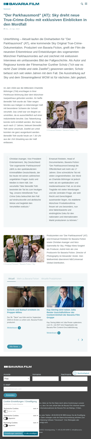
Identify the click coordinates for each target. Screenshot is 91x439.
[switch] (10, 411)
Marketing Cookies (11, 422)
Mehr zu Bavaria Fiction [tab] (28, 278)
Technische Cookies (11, 408)
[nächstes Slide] (82, 340)
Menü (86, 3)
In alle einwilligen (30, 433)
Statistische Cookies (11, 415)
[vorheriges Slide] (78, 340)
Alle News (13, 347)
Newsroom (7, 9)
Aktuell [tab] (11, 278)
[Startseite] (21, 4)
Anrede (7, 374)
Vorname (36, 374)
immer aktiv (12, 411)
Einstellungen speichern (13, 433)
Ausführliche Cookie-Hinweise (13, 404)
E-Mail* (7, 385)
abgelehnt (12, 418)
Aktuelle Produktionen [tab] (51, 278)
